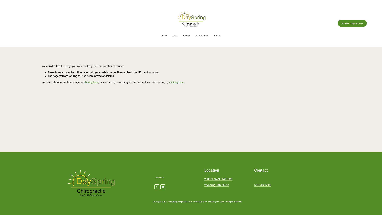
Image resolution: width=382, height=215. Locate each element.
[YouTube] (162, 186)
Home (164, 35)
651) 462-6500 (262, 184)
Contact (186, 35)
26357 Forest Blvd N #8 (218, 179)
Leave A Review (201, 35)
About (175, 35)
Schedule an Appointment (352, 23)
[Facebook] (156, 186)
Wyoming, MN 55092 (216, 184)
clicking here (91, 82)
